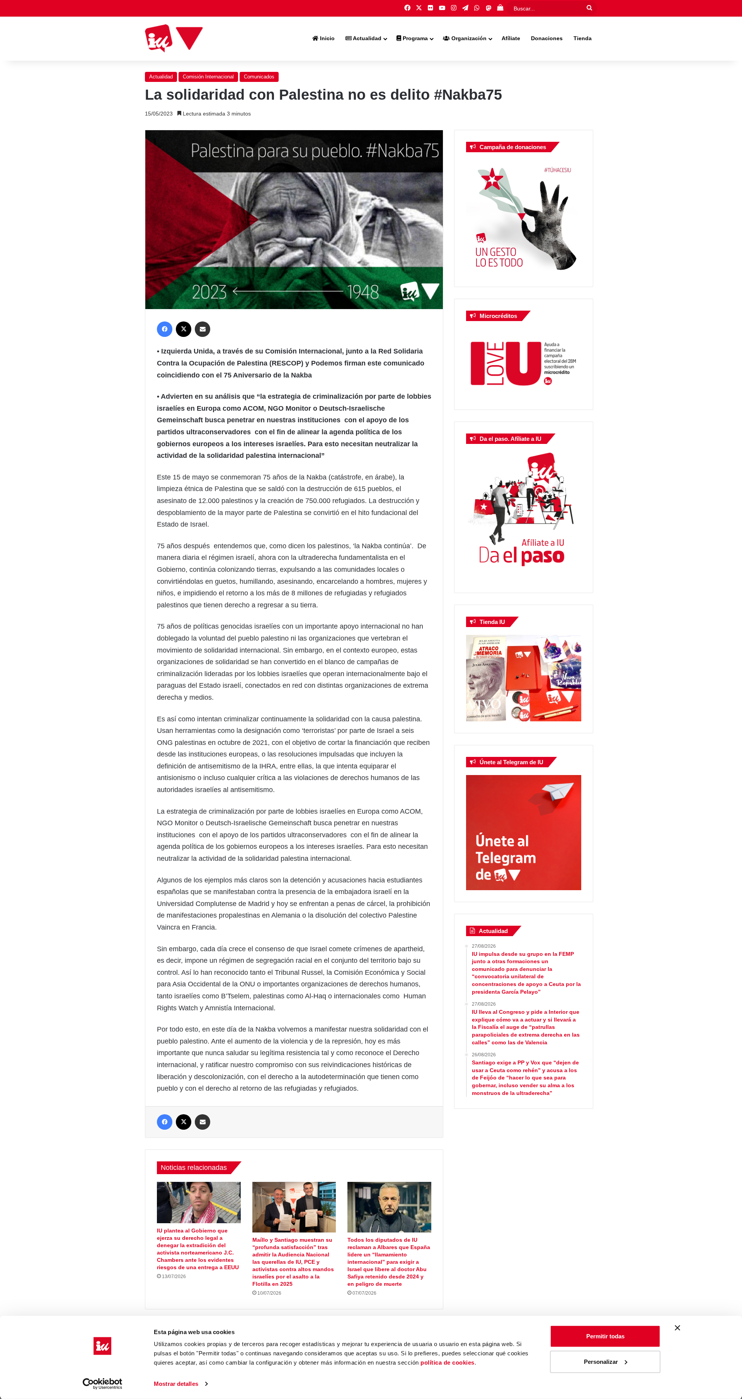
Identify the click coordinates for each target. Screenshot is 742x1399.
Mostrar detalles (176, 1383)
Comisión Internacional (208, 77)
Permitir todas (605, 1336)
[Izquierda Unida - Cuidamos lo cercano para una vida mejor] (174, 38)
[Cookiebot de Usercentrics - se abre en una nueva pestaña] (102, 1384)
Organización (468, 38)
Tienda (583, 38)
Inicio (326, 38)
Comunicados (259, 77)
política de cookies (447, 1362)
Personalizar (601, 1361)
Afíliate (511, 38)
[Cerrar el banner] (677, 1328)
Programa (414, 38)
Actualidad (366, 38)
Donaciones (547, 38)
